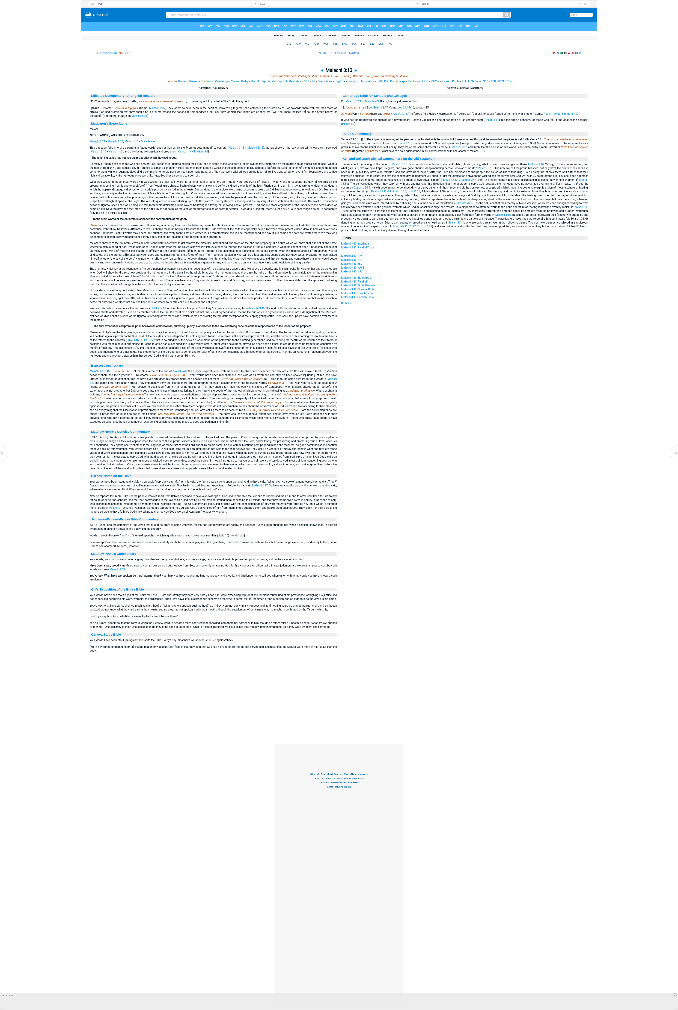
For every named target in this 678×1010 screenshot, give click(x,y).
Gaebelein (295, 81)
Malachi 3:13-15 (100, 371)
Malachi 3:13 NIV (351, 256)
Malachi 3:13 (97, 141)
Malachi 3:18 (115, 141)
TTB (493, 81)
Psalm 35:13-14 (381, 191)
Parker (446, 81)
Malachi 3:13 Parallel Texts (357, 247)
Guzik (328, 81)
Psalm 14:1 (492, 120)
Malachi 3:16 (157, 108)
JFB (379, 81)
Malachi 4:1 (131, 141)
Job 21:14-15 (406, 107)
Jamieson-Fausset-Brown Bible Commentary (125, 519)
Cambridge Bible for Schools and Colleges (375, 96)
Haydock (340, 81)
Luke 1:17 (147, 340)
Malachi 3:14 (536, 164)
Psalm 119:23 (552, 113)
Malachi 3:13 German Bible (357, 297)
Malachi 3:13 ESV (351, 263)
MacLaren (414, 81)
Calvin (209, 81)
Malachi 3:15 (139, 116)
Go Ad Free (7, 995)
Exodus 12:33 (449, 179)
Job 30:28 (414, 191)
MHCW (435, 81)
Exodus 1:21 (424, 226)
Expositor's (268, 81)
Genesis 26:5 (362, 187)
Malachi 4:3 (116, 151)
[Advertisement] (339, 723)
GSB (306, 81)
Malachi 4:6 (148, 141)
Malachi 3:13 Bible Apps (356, 277)
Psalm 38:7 (399, 191)
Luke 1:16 (133, 340)
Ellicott (255, 81)
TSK (508, 81)
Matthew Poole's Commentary (113, 554)
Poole (455, 81)
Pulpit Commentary (357, 134)
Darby (244, 81)
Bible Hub (347, 303)
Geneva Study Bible (106, 634)
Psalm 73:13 (466, 203)
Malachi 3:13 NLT (351, 260)
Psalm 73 (115, 507)
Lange (401, 81)
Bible (99, 53)
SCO (486, 81)
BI (202, 81)
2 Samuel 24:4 (468, 179)
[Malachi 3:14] (673, 461)
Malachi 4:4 (185, 151)
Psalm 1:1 (348, 123)
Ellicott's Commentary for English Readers (123, 96)
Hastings (353, 81)
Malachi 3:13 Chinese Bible (357, 289)
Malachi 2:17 (260, 485)
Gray (320, 81)
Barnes (182, 81)
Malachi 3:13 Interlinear (355, 243)
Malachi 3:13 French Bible (357, 293)
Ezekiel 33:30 (570, 113)
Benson (193, 81)
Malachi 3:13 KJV (351, 271)
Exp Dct (282, 81)
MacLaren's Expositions (109, 123)
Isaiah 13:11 (456, 222)
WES (501, 81)
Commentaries (110, 53)
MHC (425, 81)
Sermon (476, 81)
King (393, 81)
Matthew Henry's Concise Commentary (120, 431)
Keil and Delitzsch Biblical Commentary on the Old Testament (389, 158)
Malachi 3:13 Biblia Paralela (358, 285)
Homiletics (367, 81)
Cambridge (222, 81)
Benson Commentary (107, 365)
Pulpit (465, 81)
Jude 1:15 (405, 143)
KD (386, 81)
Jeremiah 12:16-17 (404, 226)
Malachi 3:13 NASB (353, 267)
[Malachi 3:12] (4, 461)
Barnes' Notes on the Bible (111, 476)
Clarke (235, 81)
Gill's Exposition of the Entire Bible (117, 589)
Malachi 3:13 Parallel (354, 281)
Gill (313, 81)
